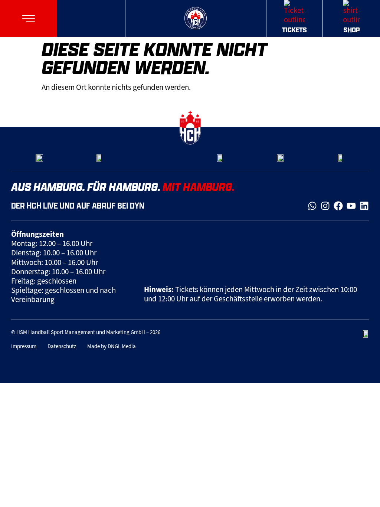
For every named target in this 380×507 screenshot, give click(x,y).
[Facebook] (338, 205)
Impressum (23, 346)
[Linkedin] (364, 205)
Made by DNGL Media (111, 346)
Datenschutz (62, 346)
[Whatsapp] (312, 205)
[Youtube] (351, 205)
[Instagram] (325, 205)
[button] (28, 18)
